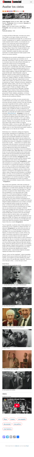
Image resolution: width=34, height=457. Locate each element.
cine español (21, 419)
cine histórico (8, 429)
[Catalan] (5, 11)
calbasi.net (17, 445)
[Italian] (17, 11)
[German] (14, 11)
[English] (10, 11)
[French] (12, 11)
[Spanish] (3, 11)
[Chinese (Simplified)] (8, 11)
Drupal (27, 445)
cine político (17, 424)
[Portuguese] (23, 11)
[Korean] (21, 11)
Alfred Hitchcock (12, 113)
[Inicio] (12, 2)
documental (7, 424)
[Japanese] (19, 11)
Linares (12, 419)
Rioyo (5, 419)
